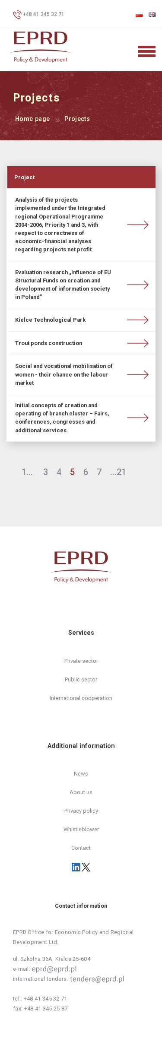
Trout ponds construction (48, 343)
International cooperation (81, 698)
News (81, 773)
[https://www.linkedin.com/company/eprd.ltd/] (77, 867)
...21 (118, 472)
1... (27, 472)
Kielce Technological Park (50, 320)
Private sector (81, 661)
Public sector (81, 679)
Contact (81, 848)
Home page (32, 119)
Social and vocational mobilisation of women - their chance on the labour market (64, 374)
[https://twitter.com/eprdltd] (86, 867)
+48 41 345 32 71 (43, 14)
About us (81, 792)
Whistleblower (81, 829)
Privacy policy (81, 811)
